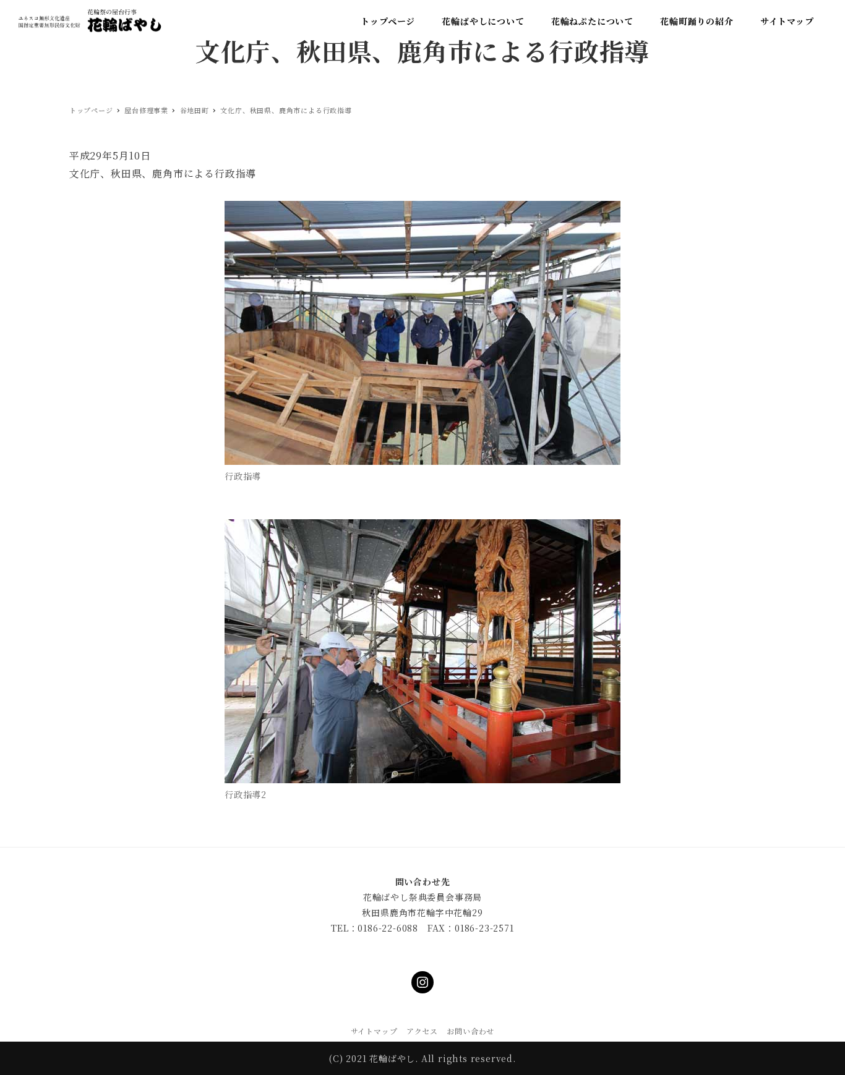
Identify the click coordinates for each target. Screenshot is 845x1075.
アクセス (422, 1031)
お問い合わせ (470, 1031)
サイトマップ (374, 1031)
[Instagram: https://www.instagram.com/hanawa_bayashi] (422, 982)
